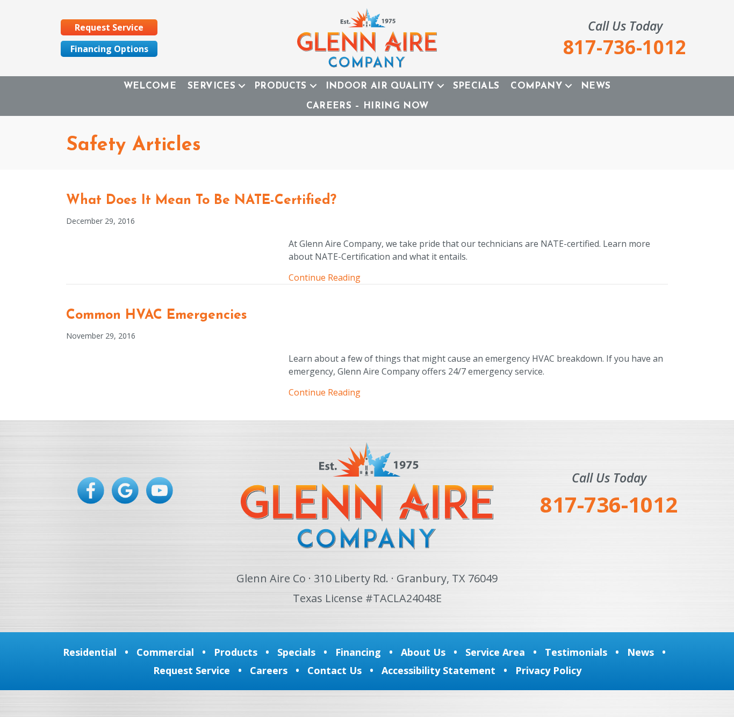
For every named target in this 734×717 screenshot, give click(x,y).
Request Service (191, 670)
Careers (268, 670)
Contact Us (334, 670)
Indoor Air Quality (380, 86)
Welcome (150, 86)
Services (211, 86)
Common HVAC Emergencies (156, 315)
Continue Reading (325, 277)
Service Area (495, 652)
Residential (90, 652)
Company (536, 86)
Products (280, 86)
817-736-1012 (609, 504)
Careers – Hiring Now (367, 106)
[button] (241, 86)
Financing (358, 652)
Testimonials (576, 652)
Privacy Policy (548, 670)
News (595, 86)
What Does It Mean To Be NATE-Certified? (201, 200)
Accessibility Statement (438, 670)
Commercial (165, 652)
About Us (423, 652)
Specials (476, 86)
